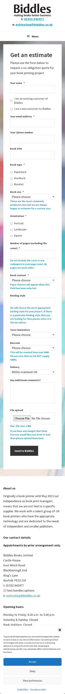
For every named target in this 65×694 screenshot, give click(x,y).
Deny (32, 671)
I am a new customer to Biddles (32, 108)
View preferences (32, 680)
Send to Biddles (24, 451)
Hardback (19, 178)
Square (18, 235)
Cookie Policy (23, 689)
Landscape (20, 229)
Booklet (19, 184)
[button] (60, 630)
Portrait (19, 223)
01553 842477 (34, 19)
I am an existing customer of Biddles (31, 100)
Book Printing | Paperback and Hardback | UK (33, 10)
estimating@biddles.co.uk (34, 25)
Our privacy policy (38, 689)
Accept (32, 661)
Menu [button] (35, 36)
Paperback (20, 172)
